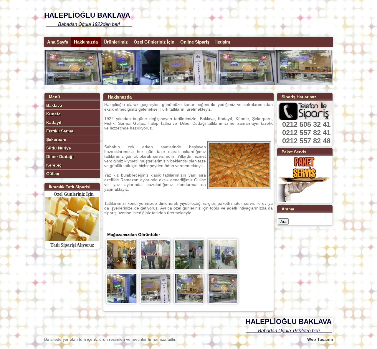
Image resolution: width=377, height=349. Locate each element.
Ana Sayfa (57, 41)
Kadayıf (54, 122)
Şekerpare (56, 139)
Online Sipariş (194, 41)
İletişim (222, 41)
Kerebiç (54, 165)
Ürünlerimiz (116, 41)
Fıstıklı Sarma (59, 131)
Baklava (54, 105)
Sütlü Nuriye (58, 148)
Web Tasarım (320, 339)
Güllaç (52, 173)
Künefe (53, 114)
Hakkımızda (86, 41)
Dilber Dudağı (60, 156)
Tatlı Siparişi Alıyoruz (72, 244)
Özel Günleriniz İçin (154, 41)
